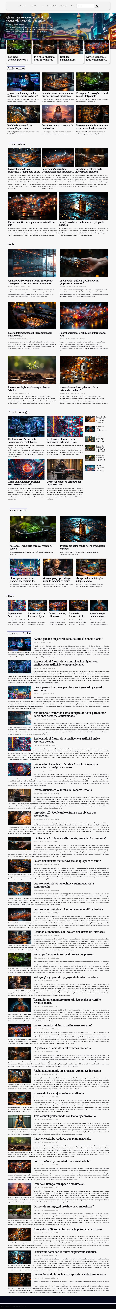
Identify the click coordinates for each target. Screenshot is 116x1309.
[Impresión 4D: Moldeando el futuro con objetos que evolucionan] (90, 419)
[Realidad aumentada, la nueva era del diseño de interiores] (71, 47)
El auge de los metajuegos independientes (89, 579)
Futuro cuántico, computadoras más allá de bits (31, 223)
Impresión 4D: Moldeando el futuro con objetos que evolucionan (101, 420)
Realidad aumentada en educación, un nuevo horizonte (19, 128)
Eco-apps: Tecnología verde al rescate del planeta (18, 60)
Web (42, 6)
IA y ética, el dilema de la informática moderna (44, 60)
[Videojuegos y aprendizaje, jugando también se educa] (58, 567)
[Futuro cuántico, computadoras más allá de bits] (32, 206)
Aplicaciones (22, 6)
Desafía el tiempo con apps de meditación (57, 127)
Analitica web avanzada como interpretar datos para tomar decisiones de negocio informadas (30, 283)
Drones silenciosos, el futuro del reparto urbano (64, 483)
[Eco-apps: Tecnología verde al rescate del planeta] (19, 47)
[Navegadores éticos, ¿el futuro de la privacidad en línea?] (84, 370)
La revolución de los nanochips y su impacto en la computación (23, 172)
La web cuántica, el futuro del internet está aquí (96, 60)
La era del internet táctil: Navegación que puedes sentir (30, 334)
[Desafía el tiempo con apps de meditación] (58, 114)
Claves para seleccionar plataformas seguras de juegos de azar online (28, 19)
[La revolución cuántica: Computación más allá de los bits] (58, 157)
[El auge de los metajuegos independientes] (91, 567)
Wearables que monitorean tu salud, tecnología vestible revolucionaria (101, 432)
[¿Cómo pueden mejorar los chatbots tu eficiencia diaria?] (23, 81)
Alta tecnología (51, 6)
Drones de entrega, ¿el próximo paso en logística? (101, 448)
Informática (33, 6)
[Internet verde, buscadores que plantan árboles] (32, 370)
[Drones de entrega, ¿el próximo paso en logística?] (90, 448)
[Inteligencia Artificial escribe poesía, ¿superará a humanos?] (84, 263)
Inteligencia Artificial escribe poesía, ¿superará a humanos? (79, 282)
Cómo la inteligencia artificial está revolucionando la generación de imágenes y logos (25, 484)
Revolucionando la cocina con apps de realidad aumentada (92, 127)
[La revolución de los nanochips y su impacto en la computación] (24, 157)
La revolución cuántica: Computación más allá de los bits (57, 172)
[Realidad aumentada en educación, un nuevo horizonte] (23, 114)
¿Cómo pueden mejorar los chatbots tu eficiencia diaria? (22, 95)
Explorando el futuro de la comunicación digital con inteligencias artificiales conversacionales (66, 663)
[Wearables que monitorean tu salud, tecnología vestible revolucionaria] (90, 429)
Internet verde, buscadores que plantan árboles (29, 389)
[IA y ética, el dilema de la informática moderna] (45, 47)
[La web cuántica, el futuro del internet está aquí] (97, 47)
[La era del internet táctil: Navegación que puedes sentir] (32, 315)
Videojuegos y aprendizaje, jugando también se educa (57, 579)
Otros (73, 6)
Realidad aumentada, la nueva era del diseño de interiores (70, 61)
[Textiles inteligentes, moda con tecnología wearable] (90, 439)
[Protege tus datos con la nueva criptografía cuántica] (83, 206)
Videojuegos (63, 6)
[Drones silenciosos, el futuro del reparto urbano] (65, 469)
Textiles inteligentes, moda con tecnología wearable (100, 439)
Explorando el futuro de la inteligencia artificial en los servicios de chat (61, 442)
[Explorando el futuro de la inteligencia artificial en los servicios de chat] (65, 426)
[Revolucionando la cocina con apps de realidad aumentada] (92, 114)
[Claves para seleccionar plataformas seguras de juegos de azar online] (90, 468)
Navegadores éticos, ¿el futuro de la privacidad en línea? (79, 389)
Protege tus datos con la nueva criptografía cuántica (81, 223)
